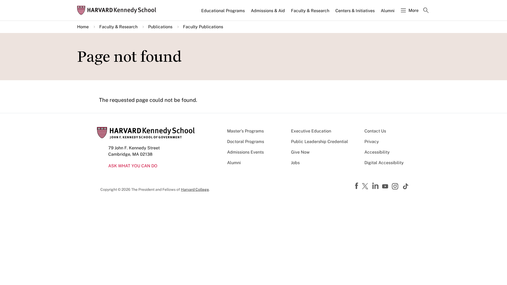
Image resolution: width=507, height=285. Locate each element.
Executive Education (311, 131)
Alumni (388, 10)
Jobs (295, 162)
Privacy (371, 141)
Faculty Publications (203, 26)
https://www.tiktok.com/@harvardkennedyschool (406, 186)
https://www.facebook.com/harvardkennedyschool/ (357, 186)
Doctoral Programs (245, 141)
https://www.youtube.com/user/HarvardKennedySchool (386, 187)
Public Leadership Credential (319, 141)
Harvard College (195, 189)
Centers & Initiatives (355, 10)
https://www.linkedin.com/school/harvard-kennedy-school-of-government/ (376, 186)
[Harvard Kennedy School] (118, 10)
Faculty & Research (310, 10)
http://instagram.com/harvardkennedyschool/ (396, 187)
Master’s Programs (245, 131)
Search (426, 10)
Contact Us (375, 131)
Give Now (300, 152)
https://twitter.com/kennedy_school (366, 186)
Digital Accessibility (384, 162)
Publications (160, 26)
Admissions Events (245, 152)
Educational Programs (223, 10)
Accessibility (377, 152)
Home (83, 26)
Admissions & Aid (268, 10)
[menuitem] (223, 13)
